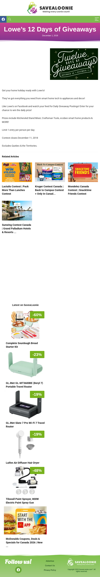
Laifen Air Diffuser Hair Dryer (22, 462)
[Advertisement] (26, 66)
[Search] (10, 19)
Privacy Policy (50, 570)
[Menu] (97, 19)
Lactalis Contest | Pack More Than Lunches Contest (15, 190)
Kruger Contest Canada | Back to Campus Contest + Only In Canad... (49, 190)
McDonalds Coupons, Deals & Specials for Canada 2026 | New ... (24, 542)
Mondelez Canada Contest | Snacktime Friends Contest (79, 190)
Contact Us (50, 565)
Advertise (50, 561)
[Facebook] (18, 570)
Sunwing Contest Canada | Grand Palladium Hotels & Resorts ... (16, 228)
